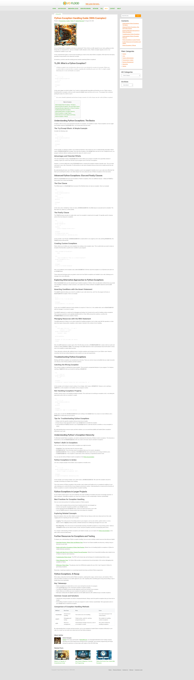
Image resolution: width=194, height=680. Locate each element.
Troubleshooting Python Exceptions (63, 109)
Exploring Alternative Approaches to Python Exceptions (67, 108)
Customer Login (138, 669)
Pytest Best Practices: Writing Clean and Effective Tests (69, 542)
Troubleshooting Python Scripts (63, 557)
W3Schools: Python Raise (62, 565)
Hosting (124, 53)
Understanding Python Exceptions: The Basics (65, 104)
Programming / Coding (64, 20)
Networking (125, 64)
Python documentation (88, 456)
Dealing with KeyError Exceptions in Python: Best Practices (70, 547)
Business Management (127, 62)
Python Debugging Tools (62, 560)
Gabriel (64, 639)
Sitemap (131, 669)
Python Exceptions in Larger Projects (63, 113)
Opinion (124, 66)
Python (72, 20)
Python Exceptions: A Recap (61, 116)
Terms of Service (117, 669)
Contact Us (125, 669)
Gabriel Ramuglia (80, 20)
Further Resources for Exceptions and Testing (65, 114)
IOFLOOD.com (83, 639)
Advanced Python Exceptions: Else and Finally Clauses (67, 106)
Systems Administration (128, 58)
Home (110, 669)
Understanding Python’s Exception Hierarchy (65, 111)
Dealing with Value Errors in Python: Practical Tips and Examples (71, 552)
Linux (123, 56)
